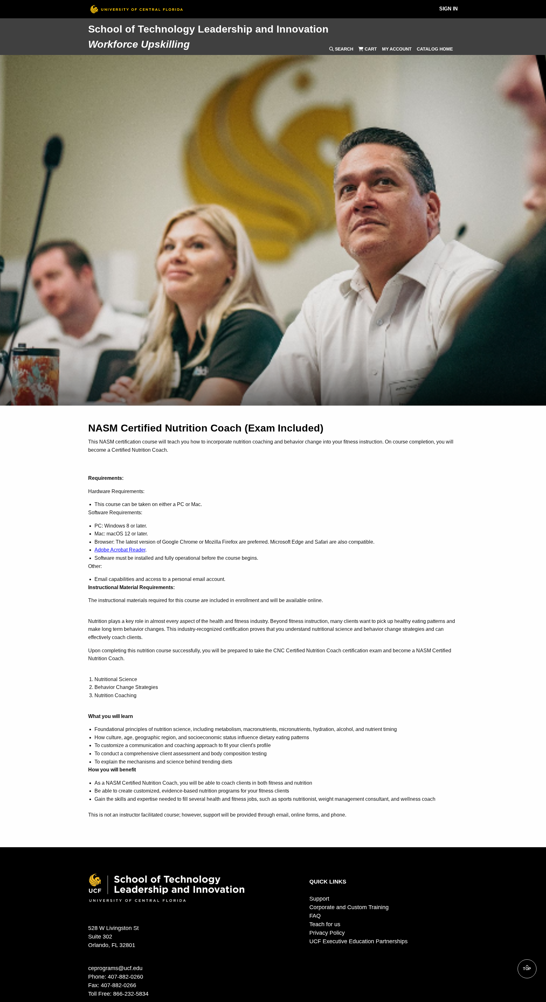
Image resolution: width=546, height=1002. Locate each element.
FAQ (315, 916)
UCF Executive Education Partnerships (358, 941)
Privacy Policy (327, 933)
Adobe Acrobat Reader (119, 549)
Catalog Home (435, 49)
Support (319, 899)
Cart (370, 49)
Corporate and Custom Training (349, 907)
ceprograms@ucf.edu (115, 968)
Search (343, 49)
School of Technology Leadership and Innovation (208, 29)
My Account (397, 49)
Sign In (448, 8)
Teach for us (324, 924)
